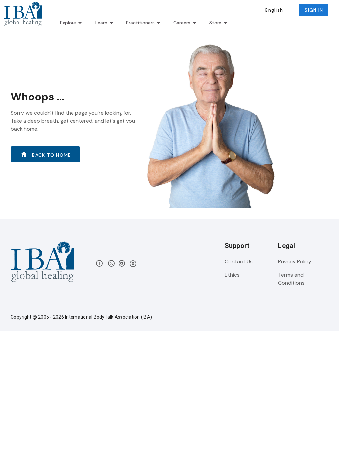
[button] (274, 10)
